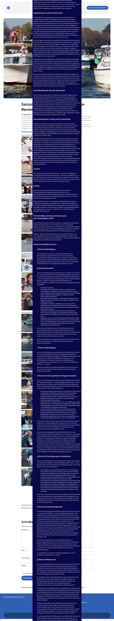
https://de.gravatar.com (63, 181)
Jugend (31, 508)
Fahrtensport (25, 505)
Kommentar (25, 530)
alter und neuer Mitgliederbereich (97, 8)
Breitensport (25, 508)
